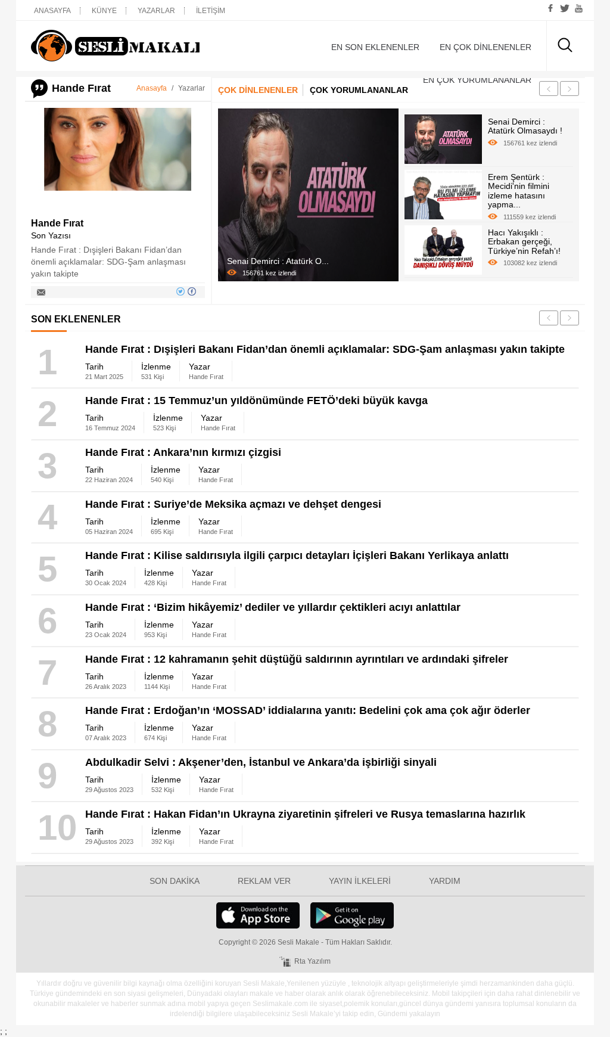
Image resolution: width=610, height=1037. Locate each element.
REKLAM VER (264, 881)
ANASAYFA (52, 10)
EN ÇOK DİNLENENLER (485, 47)
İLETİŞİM (210, 10)
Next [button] (569, 88)
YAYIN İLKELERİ (360, 881)
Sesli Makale (115, 46)
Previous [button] (548, 88)
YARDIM (444, 881)
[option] (308, 194)
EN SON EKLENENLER (375, 47)
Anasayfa (151, 88)
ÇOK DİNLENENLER (258, 90)
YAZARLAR (156, 10)
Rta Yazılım (312, 961)
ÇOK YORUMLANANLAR (359, 90)
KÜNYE (104, 10)
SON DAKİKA (175, 881)
